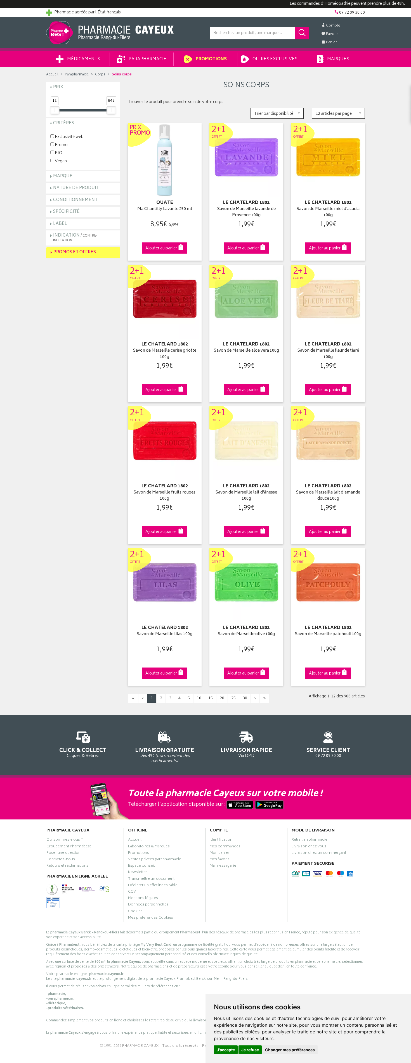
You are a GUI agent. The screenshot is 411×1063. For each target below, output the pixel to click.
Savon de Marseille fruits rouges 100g (164, 496)
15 (210, 698)
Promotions (211, 59)
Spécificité (66, 212)
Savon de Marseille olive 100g (246, 634)
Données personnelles (148, 905)
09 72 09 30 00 (328, 752)
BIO (58, 153)
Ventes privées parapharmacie (154, 860)
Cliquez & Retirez (83, 752)
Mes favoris (220, 860)
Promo (61, 145)
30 (245, 698)
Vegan (60, 161)
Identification (221, 840)
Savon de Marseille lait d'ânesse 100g (246, 496)
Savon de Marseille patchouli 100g (328, 634)
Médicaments (83, 59)
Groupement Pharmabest (68, 847)
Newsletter (137, 873)
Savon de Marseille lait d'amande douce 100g (328, 496)
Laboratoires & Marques (149, 847)
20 (222, 698)
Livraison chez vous (309, 847)
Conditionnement (75, 200)
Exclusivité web (69, 137)
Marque (62, 176)
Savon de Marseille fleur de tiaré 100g (328, 354)
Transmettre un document (151, 879)
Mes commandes (225, 847)
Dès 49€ (164, 755)
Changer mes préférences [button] (290, 1049)
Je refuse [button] (250, 1049)
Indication (75, 237)
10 (199, 698)
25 (233, 698)
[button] (277, 113)
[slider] (54, 110)
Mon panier (219, 853)
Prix (58, 87)
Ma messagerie (223, 866)
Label (60, 224)
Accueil (52, 75)
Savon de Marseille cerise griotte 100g (164, 354)
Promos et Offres (74, 252)
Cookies (135, 912)
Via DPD (246, 752)
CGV (132, 892)
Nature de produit (76, 188)
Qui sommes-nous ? (64, 840)
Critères (63, 123)
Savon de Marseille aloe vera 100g (246, 351)
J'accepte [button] (226, 1049)
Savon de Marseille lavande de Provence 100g (246, 212)
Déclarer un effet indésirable (153, 886)
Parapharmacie (147, 59)
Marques (337, 59)
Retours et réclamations (67, 866)
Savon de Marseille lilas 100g (164, 634)
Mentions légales (143, 899)
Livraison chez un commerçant (319, 853)
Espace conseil (141, 866)
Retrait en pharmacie (309, 840)
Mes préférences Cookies (150, 918)
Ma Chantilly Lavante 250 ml (164, 209)
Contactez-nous (60, 860)
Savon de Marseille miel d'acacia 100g (328, 212)
